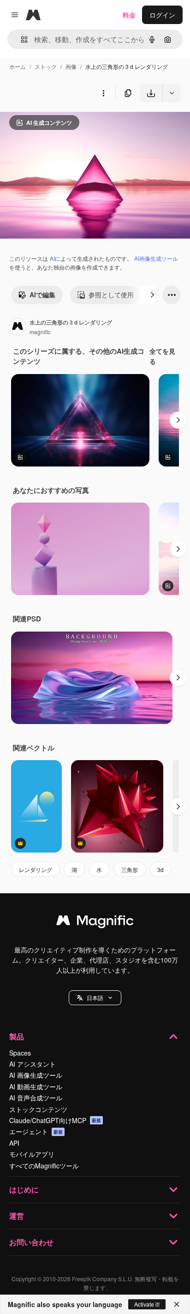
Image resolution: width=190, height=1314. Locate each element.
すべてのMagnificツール (44, 1165)
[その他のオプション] (103, 93)
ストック (46, 66)
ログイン (162, 14)
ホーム (17, 66)
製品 (16, 1036)
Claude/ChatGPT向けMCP (55, 1120)
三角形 (129, 869)
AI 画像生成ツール (35, 1075)
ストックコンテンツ (38, 1109)
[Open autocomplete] (20, 39)
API (14, 1143)
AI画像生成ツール (156, 258)
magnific (40, 332)
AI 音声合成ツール (35, 1097)
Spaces (20, 1052)
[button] (95, 997)
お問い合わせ (31, 1242)
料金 (129, 14)
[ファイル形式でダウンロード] (171, 93)
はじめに (24, 1189)
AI (52, 258)
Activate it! (147, 1304)
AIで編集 (42, 294)
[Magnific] (95, 922)
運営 (16, 1215)
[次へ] (152, 295)
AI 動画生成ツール (35, 1086)
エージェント (36, 1131)
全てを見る (162, 356)
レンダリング (35, 869)
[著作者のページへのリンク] (17, 327)
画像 (71, 66)
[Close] (176, 1304)
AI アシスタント (32, 1063)
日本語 (95, 997)
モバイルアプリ (31, 1154)
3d (160, 869)
